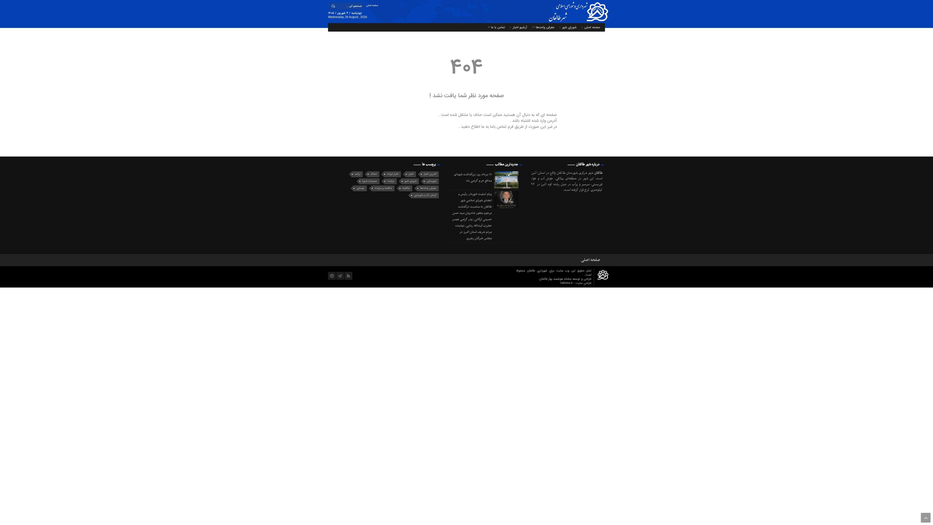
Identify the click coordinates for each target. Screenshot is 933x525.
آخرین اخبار (430, 174)
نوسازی (360, 188)
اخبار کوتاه (392, 174)
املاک (374, 174)
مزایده (390, 181)
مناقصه (406, 188)
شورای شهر (569, 27)
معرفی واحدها (545, 27)
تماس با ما (498, 27)
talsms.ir (567, 283)
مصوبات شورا (369, 181)
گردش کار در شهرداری (425, 195)
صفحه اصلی (372, 5)
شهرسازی (431, 181)
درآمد (357, 174)
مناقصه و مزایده (383, 188)
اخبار (411, 174)
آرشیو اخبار (520, 27)
